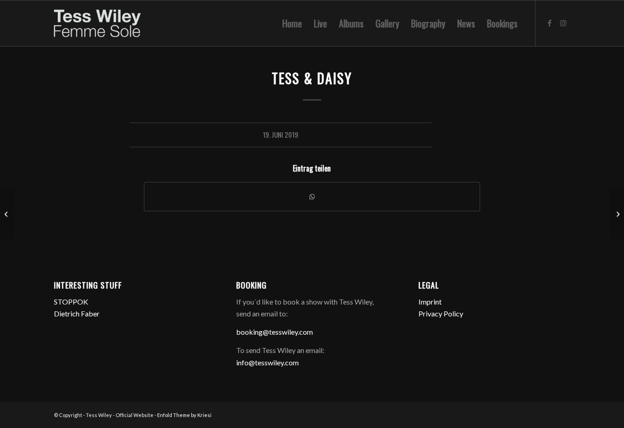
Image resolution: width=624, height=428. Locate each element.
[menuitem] (292, 23)
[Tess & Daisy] (7, 214)
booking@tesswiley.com (274, 331)
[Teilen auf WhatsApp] (312, 196)
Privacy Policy (440, 313)
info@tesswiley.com (267, 362)
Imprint (430, 301)
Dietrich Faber (77, 313)
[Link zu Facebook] (549, 23)
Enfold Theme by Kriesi (184, 415)
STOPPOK (71, 301)
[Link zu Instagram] (563, 23)
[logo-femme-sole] (97, 23)
